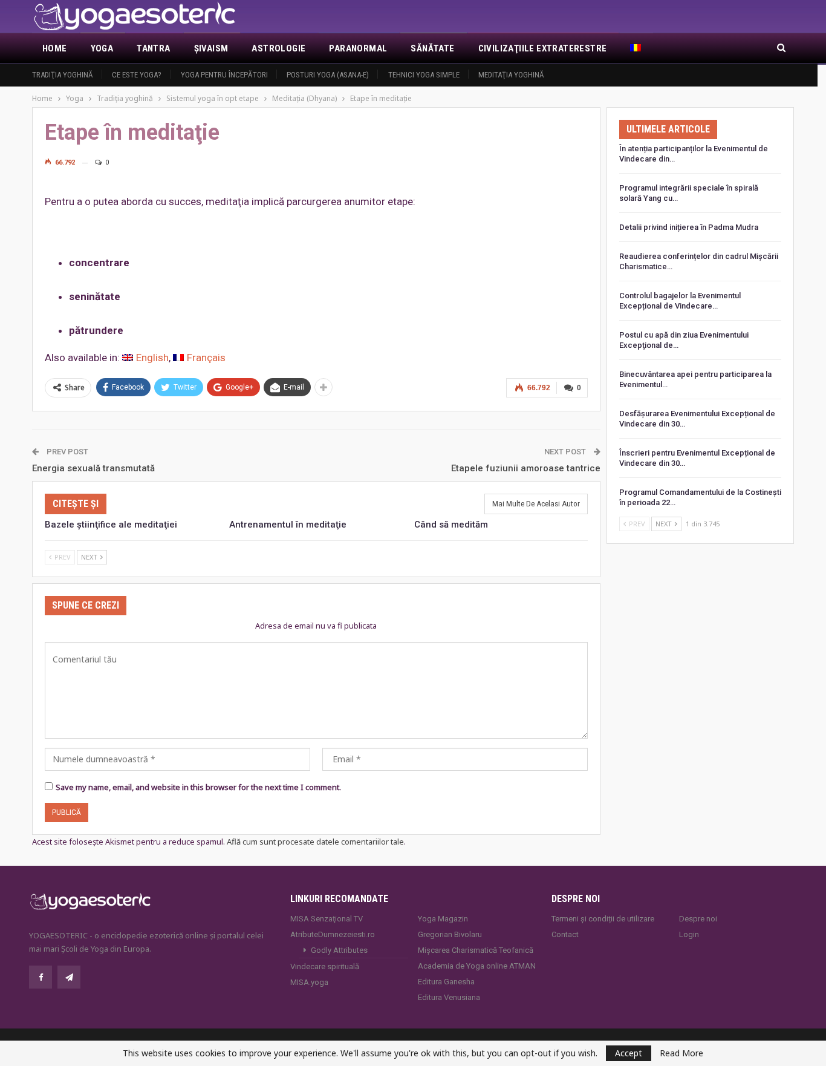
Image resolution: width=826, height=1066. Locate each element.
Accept (628, 1053)
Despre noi (698, 918)
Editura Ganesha (446, 981)
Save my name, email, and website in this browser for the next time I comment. (198, 787)
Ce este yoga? (136, 74)
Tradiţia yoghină (62, 74)
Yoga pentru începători (224, 74)
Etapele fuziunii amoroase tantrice (525, 468)
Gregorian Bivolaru (450, 934)
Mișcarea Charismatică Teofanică (475, 950)
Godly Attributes (339, 950)
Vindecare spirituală (324, 966)
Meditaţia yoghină (511, 74)
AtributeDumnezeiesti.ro (332, 934)
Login (689, 934)
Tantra (153, 48)
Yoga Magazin (443, 918)
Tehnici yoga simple (424, 74)
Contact (565, 934)
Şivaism (211, 48)
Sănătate (432, 48)
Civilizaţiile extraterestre (542, 48)
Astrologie (278, 48)
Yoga (102, 48)
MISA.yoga (309, 982)
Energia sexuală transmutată (93, 468)
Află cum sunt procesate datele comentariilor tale (315, 841)
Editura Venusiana (449, 997)
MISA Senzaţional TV (326, 918)
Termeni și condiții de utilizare (602, 918)
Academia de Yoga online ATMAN (477, 965)
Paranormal (358, 48)
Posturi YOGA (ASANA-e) (328, 74)
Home (54, 48)
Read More (681, 1053)
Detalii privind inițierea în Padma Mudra (688, 227)
